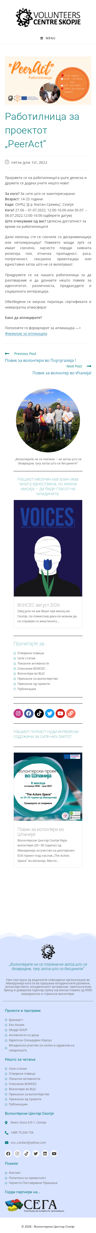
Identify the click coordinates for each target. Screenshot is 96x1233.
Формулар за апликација (26, 333)
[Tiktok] (39, 713)
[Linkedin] (45, 1153)
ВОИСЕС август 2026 (38, 605)
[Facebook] (28, 713)
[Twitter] (49, 713)
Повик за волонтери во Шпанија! (40, 832)
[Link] (71, 713)
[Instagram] (18, 713)
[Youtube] (60, 713)
